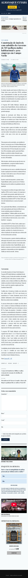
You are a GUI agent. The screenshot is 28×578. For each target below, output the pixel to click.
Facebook (10, 363)
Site (2, 427)
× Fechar (25, 28)
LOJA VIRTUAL (12, 7)
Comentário (4, 394)
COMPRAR (14, 553)
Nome (3, 413)
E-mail (3, 420)
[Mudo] (22, 459)
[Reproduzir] (3, 459)
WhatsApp (15, 363)
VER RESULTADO (14, 485)
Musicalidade (4, 17)
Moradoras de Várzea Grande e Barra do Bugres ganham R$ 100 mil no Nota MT (13, 380)
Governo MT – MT (8, 358)
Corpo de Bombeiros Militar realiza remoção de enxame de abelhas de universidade (12, 372)
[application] (14, 453)
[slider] (12, 458)
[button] (14, 453)
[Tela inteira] (25, 459)
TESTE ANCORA (4, 40)
